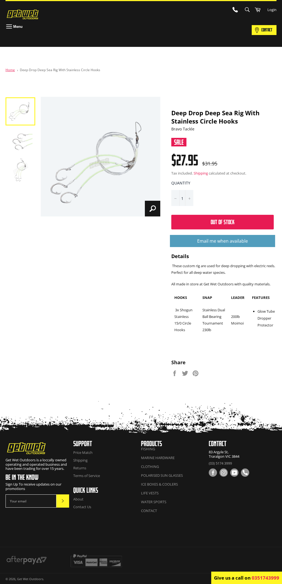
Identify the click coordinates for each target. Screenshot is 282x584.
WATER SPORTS (153, 501)
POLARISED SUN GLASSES (162, 475)
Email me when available (222, 241)
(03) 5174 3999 (220, 463)
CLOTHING (150, 466)
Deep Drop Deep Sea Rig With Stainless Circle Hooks (60, 70)
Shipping (201, 173)
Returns (79, 467)
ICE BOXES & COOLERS (159, 484)
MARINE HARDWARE (158, 457)
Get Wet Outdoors (30, 579)
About (78, 499)
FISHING (148, 448)
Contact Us (82, 506)
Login (271, 9)
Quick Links (85, 490)
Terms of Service (86, 475)
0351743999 (265, 578)
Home (10, 70)
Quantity (180, 183)
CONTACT (266, 30)
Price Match (83, 452)
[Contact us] (245, 472)
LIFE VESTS (150, 493)
